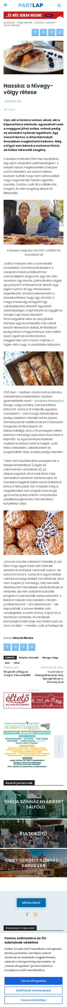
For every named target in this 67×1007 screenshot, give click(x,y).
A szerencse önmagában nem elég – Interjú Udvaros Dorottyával (49, 677)
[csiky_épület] (33, 863)
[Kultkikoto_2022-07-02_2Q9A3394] (33, 833)
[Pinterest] (51, 32)
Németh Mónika (23, 637)
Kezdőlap (9, 22)
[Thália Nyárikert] (33, 804)
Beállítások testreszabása (33, 990)
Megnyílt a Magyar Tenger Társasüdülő (17, 673)
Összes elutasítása (33, 1000)
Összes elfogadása (33, 981)
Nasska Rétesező (49, 401)
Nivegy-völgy (50, 657)
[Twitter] (43, 32)
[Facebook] (35, 32)
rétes (17, 662)
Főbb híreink (24, 22)
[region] (33, 970)
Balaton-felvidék (29, 657)
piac (7, 662)
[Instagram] (35, 915)
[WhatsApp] (59, 32)
